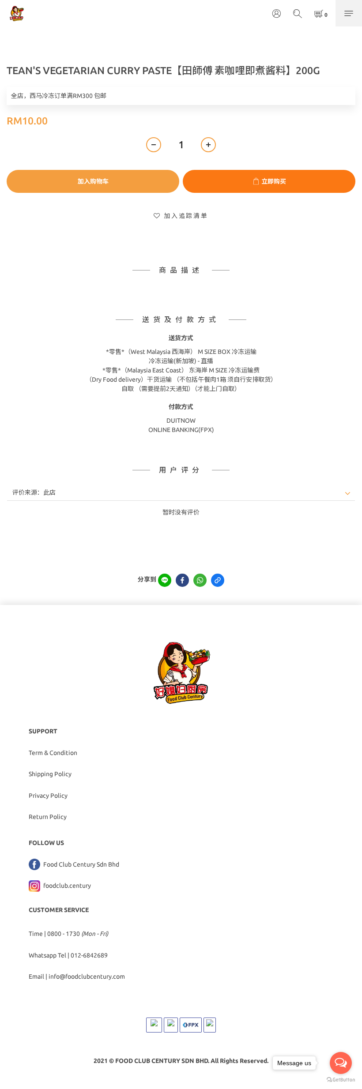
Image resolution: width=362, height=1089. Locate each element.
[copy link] (217, 580)
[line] (164, 580)
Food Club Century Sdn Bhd (80, 864)
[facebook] (182, 580)
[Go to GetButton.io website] (341, 1080)
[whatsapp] (200, 580)
